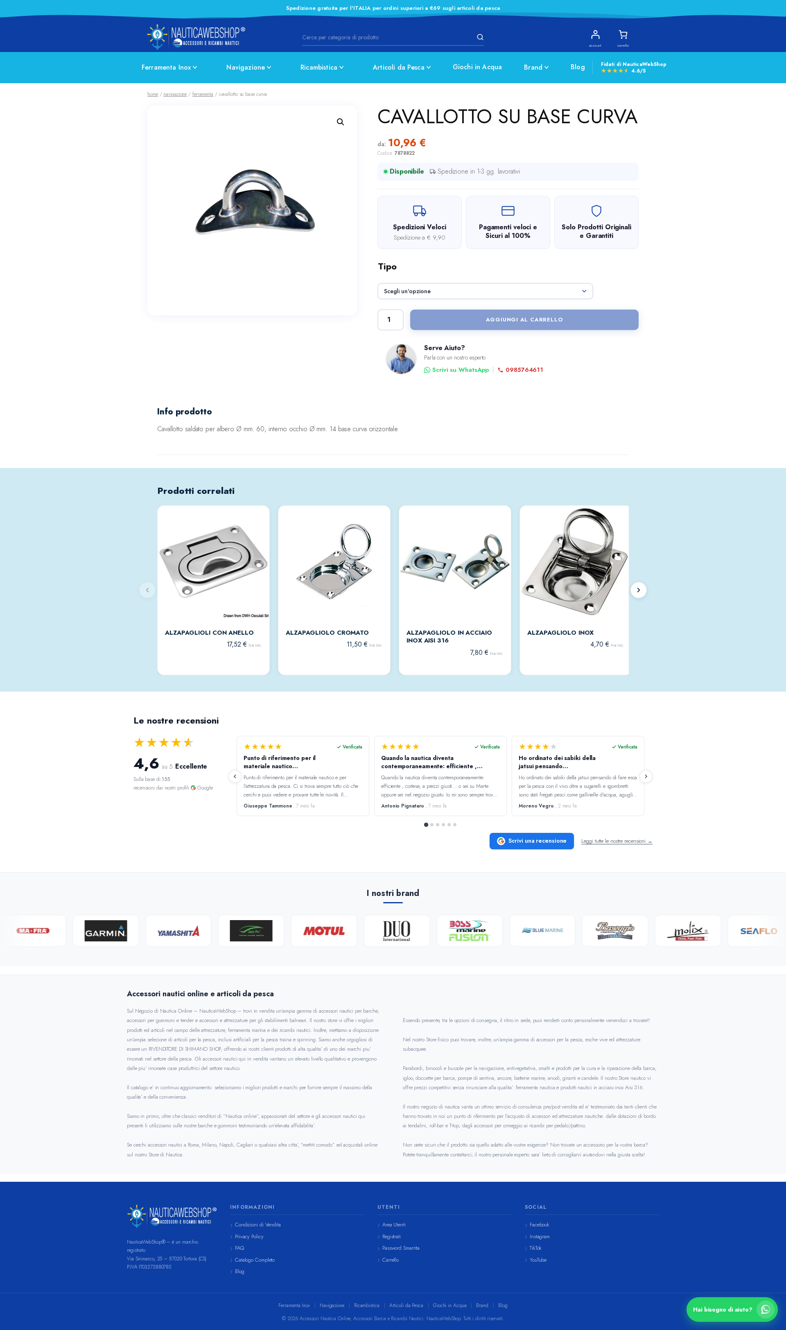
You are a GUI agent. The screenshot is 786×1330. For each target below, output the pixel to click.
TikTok (536, 1248)
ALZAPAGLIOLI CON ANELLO (209, 633)
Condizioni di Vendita (258, 1224)
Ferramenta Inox (166, 67)
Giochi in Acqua (477, 67)
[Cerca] (479, 37)
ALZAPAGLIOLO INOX (560, 633)
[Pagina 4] (443, 824)
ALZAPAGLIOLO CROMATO (327, 633)
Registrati (391, 1236)
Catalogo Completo (255, 1260)
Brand (533, 67)
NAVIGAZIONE (175, 94)
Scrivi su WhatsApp (460, 370)
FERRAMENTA (202, 94)
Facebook (539, 1224)
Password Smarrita (401, 1248)
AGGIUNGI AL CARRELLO (524, 319)
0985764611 (524, 370)
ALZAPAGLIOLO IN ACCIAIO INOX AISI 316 (449, 637)
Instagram (540, 1236)
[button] (340, 122)
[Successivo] (638, 590)
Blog (578, 67)
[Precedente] (235, 776)
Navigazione (245, 67)
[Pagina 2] (432, 824)
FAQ (239, 1248)
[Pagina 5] (449, 824)
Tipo (387, 266)
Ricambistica (318, 67)
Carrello (390, 1260)
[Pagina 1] (426, 825)
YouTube (538, 1260)
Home (152, 94)
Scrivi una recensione (537, 841)
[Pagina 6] (454, 824)
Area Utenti (394, 1224)
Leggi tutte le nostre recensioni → (617, 841)
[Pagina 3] (437, 824)
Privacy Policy (249, 1236)
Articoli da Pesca (399, 67)
